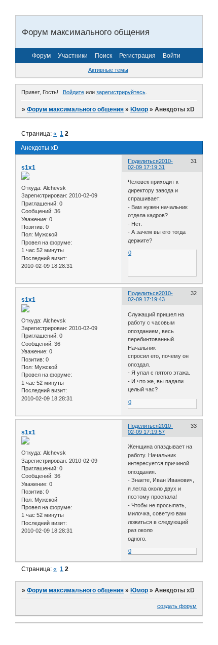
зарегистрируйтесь (121, 92)
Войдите (73, 92)
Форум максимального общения (75, 109)
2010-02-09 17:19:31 (150, 164)
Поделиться (143, 161)
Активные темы (108, 70)
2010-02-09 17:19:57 (150, 429)
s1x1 (28, 167)
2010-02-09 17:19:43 (150, 296)
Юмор (139, 109)
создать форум (177, 606)
